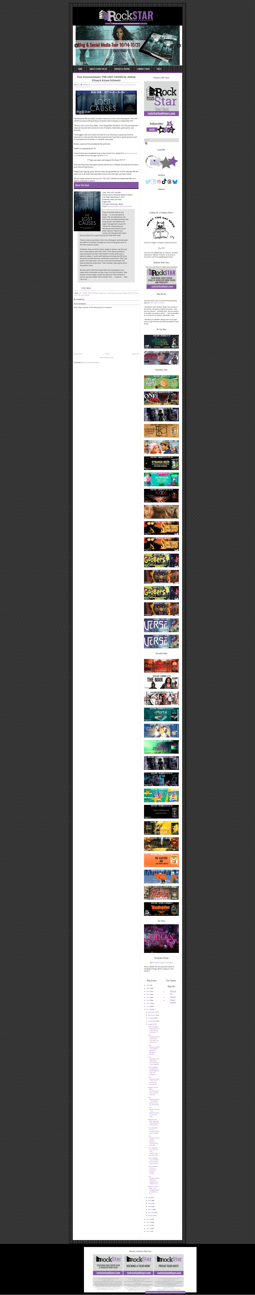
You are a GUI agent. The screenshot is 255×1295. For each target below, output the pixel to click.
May (149, 1203)
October (151, 1018)
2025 (148, 985)
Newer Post (78, 354)
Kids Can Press (133, 293)
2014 (148, 1225)
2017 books (94, 84)
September (152, 1021)
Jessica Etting (126, 84)
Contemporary (118, 84)
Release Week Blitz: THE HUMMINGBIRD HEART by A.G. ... (153, 1190)
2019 (148, 1003)
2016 (148, 1219)
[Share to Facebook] (88, 288)
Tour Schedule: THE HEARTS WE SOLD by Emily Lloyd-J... (153, 1160)
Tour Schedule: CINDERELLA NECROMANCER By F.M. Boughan (153, 1070)
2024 (148, 988)
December (152, 1012)
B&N (117, 206)
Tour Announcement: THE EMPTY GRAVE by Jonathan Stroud (153, 1049)
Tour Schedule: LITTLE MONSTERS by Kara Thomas (153, 1130)
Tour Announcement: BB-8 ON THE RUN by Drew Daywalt (153, 1060)
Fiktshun (173, 992)
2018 (148, 1006)
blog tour (110, 84)
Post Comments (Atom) (91, 362)
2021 (148, 997)
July (149, 1197)
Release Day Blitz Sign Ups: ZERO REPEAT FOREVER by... (153, 1122)
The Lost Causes (86, 86)
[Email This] (82, 288)
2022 (148, 994)
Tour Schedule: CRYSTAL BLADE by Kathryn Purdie (153, 1170)
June (149, 1200)
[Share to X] (86, 288)
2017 (148, 1009)
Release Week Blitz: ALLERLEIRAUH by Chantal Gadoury (153, 1091)
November (152, 1015)
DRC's (159, 68)
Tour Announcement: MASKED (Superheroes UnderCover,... (153, 1180)
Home (80, 68)
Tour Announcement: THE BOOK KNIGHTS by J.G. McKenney (153, 1101)
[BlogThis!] (84, 288)
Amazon (111, 206)
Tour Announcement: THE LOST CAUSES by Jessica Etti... (153, 1080)
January (150, 1215)
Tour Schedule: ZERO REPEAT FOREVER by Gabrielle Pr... (153, 1029)
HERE (106, 155)
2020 (148, 1000)
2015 (148, 1222)
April (150, 1206)
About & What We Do (98, 68)
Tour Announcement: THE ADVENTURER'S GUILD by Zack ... (153, 1111)
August (150, 1024)
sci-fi (79, 86)
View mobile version (107, 357)
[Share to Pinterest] (90, 288)
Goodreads (128, 206)
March (150, 1209)
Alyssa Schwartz (102, 84)
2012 (148, 1231)
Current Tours (143, 68)
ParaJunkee (173, 1001)
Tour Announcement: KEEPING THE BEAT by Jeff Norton (153, 1038)
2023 (148, 991)
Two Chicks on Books (157, 303)
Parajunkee (155, 1292)
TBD (121, 206)
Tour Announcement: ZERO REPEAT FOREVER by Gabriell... (153, 1140)
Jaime (173, 997)
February (151, 1212)
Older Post (136, 354)
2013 (148, 1228)
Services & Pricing (122, 68)
